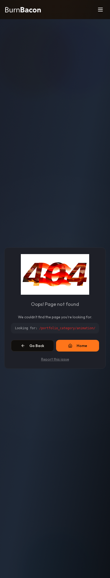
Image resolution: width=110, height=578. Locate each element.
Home (82, 345)
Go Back (36, 345)
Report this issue (55, 359)
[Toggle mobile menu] (100, 9)
